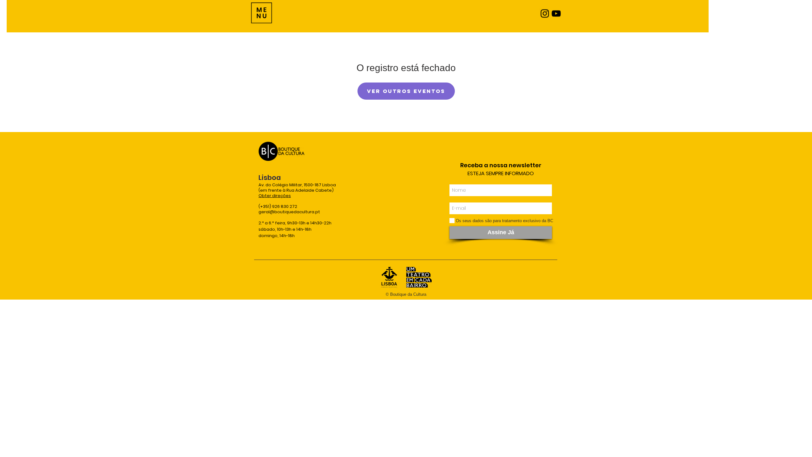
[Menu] (261, 13)
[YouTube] (556, 13)
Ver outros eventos (406, 91)
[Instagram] (544, 13)
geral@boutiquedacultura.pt (289, 212)
